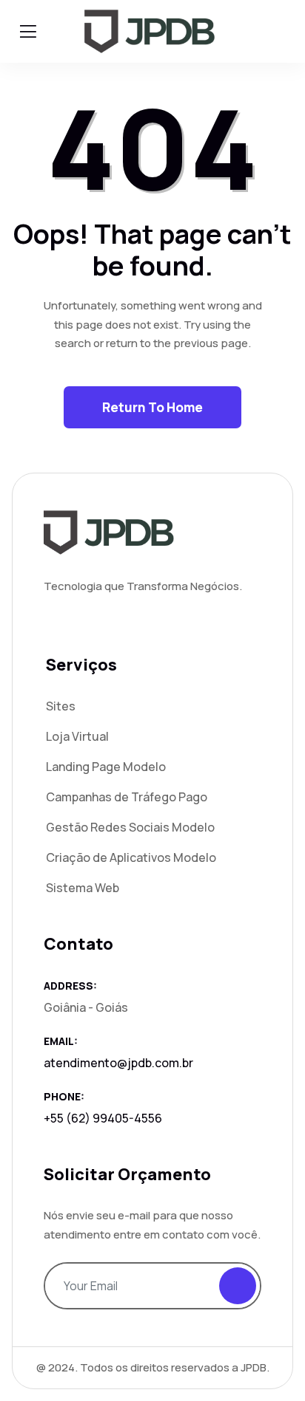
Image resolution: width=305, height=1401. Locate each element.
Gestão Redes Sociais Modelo (130, 827)
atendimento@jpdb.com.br (118, 1063)
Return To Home (152, 407)
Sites (61, 706)
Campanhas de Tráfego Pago (126, 797)
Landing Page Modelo (106, 766)
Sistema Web (82, 888)
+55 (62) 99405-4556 (103, 1118)
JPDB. (255, 1367)
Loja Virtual (77, 736)
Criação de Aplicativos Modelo (131, 857)
